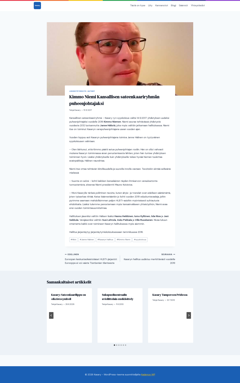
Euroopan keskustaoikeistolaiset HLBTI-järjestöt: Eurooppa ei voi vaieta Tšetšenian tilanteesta (91, 258)
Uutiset (91, 91)
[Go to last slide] (51, 315)
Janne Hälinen (87, 239)
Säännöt (183, 5)
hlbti (73, 239)
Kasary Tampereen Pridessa (169, 295)
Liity (150, 5)
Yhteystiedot (198, 5)
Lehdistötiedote (77, 91)
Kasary (78, 110)
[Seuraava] (189, 315)
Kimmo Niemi (123, 239)
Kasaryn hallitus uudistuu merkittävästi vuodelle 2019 (149, 258)
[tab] (114, 345)
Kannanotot (161, 5)
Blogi (173, 5)
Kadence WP (148, 374)
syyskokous (140, 239)
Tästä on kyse (137, 5)
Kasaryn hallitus (105, 239)
